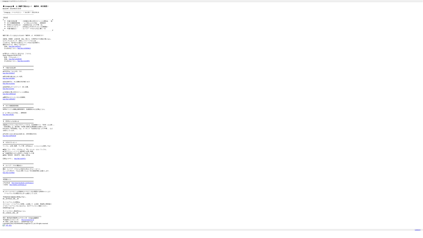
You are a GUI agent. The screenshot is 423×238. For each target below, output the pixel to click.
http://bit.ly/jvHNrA (9, 173)
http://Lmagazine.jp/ (27, 220)
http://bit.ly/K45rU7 (9, 73)
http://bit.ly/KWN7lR (15, 59)
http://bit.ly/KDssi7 (15, 46)
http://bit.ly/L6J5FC (24, 61)
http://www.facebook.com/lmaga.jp (22, 183)
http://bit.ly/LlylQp (8, 89)
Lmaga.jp (417, 230)
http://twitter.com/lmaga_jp (17, 185)
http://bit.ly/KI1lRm (9, 78)
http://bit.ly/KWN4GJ (24, 48)
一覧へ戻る (8, 225)
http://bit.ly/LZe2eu (9, 83)
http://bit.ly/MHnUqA (9, 94)
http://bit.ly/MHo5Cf (9, 99)
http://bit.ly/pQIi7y (20, 158)
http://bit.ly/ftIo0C (8, 114)
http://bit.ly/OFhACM (9, 136)
